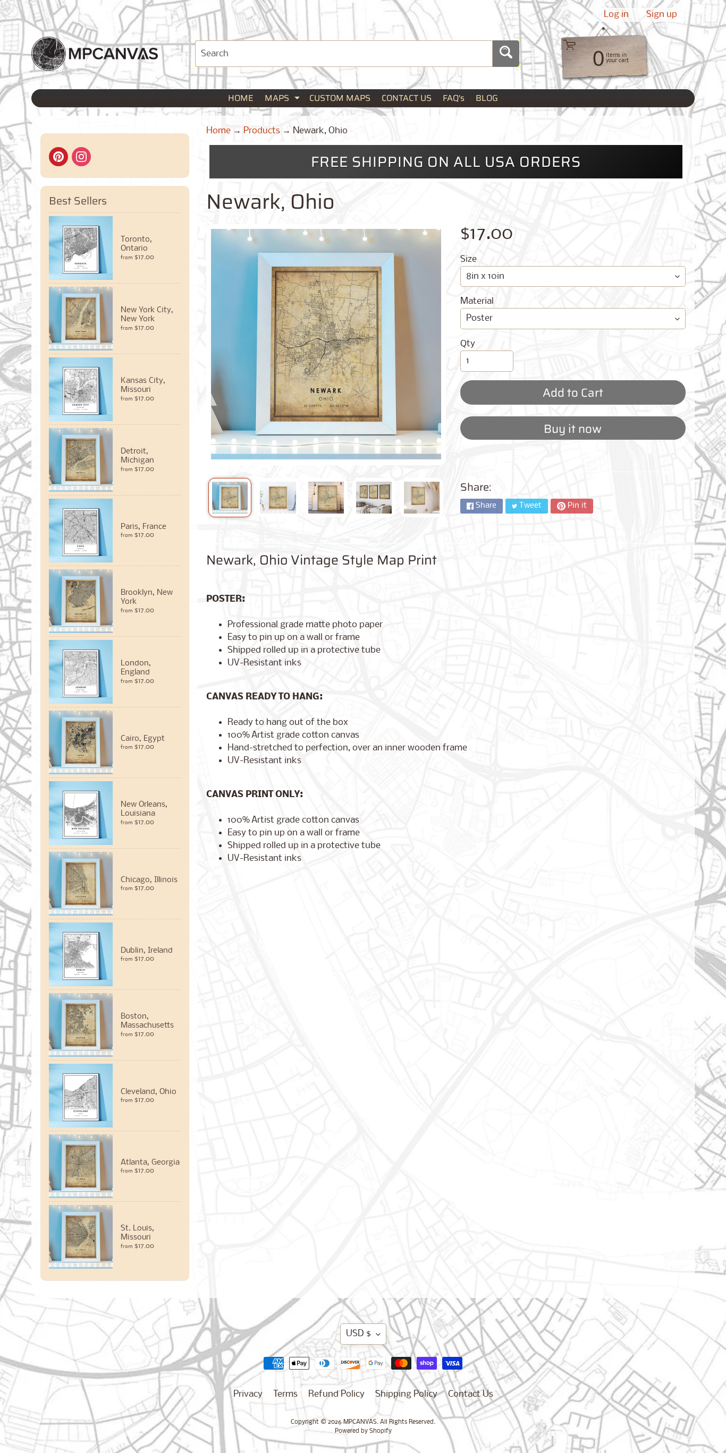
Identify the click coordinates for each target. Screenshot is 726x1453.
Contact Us (470, 1394)
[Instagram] (81, 156)
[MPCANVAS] (94, 64)
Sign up (661, 15)
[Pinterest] (58, 156)
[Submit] (506, 53)
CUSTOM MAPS (339, 98)
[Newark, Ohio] (229, 497)
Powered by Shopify (363, 1431)
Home (218, 131)
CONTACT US (407, 98)
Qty (467, 344)
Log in (616, 15)
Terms (285, 1394)
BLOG (487, 98)
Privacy (248, 1394)
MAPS (283, 99)
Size (468, 259)
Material (477, 301)
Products (261, 131)
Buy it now (573, 429)
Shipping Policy (406, 1394)
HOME (241, 98)
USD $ (358, 1334)
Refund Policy (336, 1394)
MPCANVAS (360, 1422)
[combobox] (344, 53)
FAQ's (454, 98)
